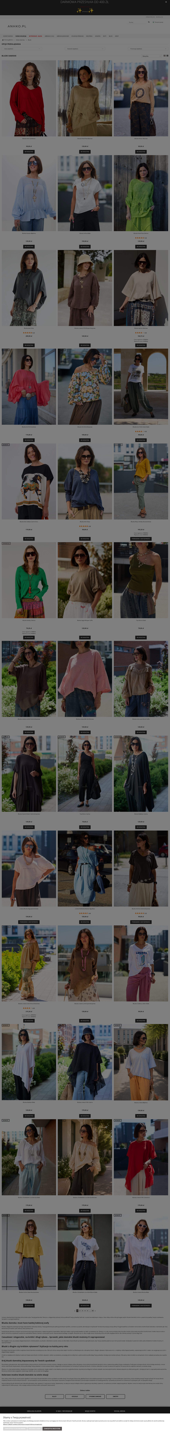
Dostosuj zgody (35, 1428)
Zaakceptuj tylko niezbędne (15, 1428)
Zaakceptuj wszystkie (52, 1428)
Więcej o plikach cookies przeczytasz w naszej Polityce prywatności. (22, 1424)
